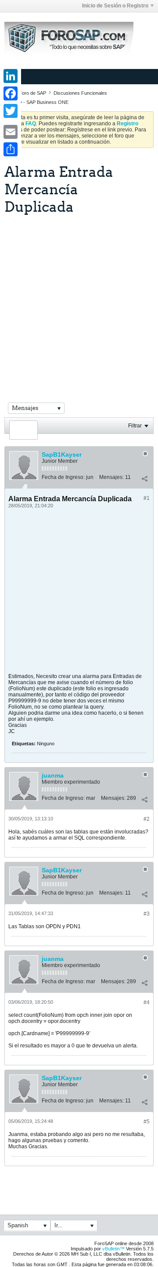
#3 (147, 914)
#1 (147, 498)
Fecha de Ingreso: (63, 477)
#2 (147, 819)
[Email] (10, 132)
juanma (53, 775)
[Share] (10, 149)
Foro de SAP (32, 93)
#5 (147, 1122)
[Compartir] (144, 479)
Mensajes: (111, 477)
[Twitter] (10, 111)
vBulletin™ (113, 1248)
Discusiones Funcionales (80, 93)
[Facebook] (10, 93)
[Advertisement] (79, 297)
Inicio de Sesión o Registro (115, 6)
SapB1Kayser (62, 454)
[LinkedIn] (10, 76)
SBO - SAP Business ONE (40, 102)
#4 (147, 1002)
